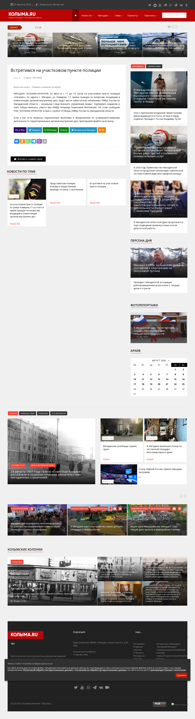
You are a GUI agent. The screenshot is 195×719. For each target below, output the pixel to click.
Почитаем (17, 562)
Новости (86, 15)
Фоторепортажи (144, 305)
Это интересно (59, 413)
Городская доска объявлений (170, 649)
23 (183, 384)
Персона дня (141, 241)
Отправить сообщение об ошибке (46, 87)
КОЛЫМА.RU (22, 14)
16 (183, 379)
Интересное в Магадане (168, 643)
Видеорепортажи (74, 508)
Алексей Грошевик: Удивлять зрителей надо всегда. (117, 593)
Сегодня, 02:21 (18, 465)
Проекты (132, 15)
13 (159, 379)
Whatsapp (51, 130)
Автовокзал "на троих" (27, 588)
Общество (15, 224)
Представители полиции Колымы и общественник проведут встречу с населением (66, 186)
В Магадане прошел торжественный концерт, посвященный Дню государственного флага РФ (154, 330)
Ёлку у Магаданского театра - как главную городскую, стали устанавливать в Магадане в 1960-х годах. (119, 574)
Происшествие (28, 413)
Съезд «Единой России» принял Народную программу (77, 27)
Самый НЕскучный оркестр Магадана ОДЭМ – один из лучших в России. (117, 600)
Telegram (36, 130)
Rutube (63, 130)
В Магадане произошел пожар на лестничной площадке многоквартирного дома (164, 449)
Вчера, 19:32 (108, 438)
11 (143, 379)
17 (134, 384)
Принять (181, 675)
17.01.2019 (14, 196)
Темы (117, 15)
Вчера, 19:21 (108, 481)
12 (151, 379)
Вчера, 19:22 (152, 438)
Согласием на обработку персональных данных (101, 670)
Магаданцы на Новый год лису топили (117, 566)
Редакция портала (138, 648)
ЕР (140, 477)
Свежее (13, 413)
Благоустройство (55, 508)
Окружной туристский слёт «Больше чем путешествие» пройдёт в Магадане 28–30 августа (120, 45)
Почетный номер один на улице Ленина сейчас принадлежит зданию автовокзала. (49, 595)
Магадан (103, 15)
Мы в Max (20, 130)
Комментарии (154, 66)
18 (143, 384)
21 (167, 384)
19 (151, 384)
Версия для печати (22, 87)
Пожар (106, 459)
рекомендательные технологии (168, 670)
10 (134, 379)
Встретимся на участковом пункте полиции (104, 185)
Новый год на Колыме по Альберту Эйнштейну (164, 562)
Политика (43, 413)
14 (167, 379)
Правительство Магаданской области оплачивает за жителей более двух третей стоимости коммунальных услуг (30, 44)
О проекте (138, 652)
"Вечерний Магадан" (166, 646)
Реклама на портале (139, 657)
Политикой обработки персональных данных (48, 670)
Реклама (160, 652)
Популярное (138, 66)
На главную (139, 643)
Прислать (149, 15)
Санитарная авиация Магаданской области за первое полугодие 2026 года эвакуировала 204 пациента (164, 45)
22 (175, 384)
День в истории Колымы (42, 465)
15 (175, 379)
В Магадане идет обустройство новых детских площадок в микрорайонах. (72, 528)
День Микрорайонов (135, 508)
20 (159, 384)
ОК (102, 130)
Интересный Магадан (84, 130)
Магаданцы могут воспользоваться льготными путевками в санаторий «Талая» (75, 45)
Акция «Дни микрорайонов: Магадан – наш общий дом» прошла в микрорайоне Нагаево (131, 528)
